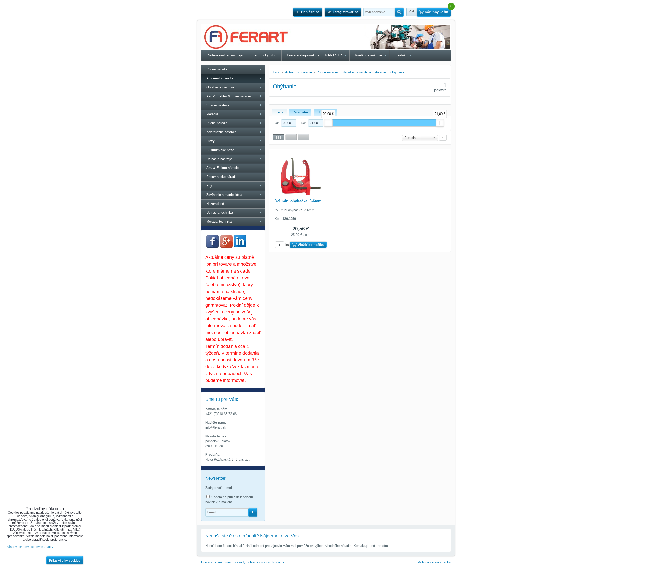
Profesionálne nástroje (225, 55)
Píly (209, 186)
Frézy (210, 141)
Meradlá (212, 114)
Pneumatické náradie (221, 177)
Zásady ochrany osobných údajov (259, 562)
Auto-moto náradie (219, 78)
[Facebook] (212, 247)
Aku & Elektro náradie (222, 168)
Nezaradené (215, 204)
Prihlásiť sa (310, 12)
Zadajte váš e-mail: (219, 488)
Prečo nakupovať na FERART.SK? (314, 55)
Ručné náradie (216, 69)
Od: (277, 123)
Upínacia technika (219, 213)
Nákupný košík (436, 12)
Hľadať (399, 12)
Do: (304, 123)
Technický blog (265, 55)
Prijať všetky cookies (64, 560)
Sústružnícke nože (220, 150)
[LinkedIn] (240, 246)
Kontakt (401, 55)
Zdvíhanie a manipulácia (224, 195)
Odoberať (252, 512)
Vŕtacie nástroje (217, 105)
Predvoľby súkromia (216, 562)
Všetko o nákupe (368, 55)
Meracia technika (219, 221)
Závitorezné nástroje (221, 132)
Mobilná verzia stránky (434, 562)
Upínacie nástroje (219, 159)
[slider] (328, 123)
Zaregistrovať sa (345, 12)
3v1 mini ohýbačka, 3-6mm (298, 201)
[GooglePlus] (226, 247)
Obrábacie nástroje (220, 87)
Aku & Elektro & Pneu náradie (228, 96)
